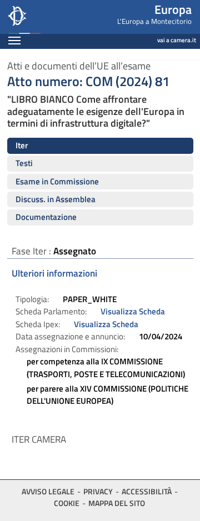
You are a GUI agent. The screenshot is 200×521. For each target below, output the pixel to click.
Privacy (98, 491)
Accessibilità (147, 491)
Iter (22, 145)
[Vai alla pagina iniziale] (50, 17)
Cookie (66, 503)
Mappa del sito (116, 503)
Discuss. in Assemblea (56, 199)
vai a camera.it (176, 40)
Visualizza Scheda (133, 311)
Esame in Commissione (57, 181)
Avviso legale (48, 491)
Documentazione (46, 217)
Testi (24, 163)
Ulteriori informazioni (54, 273)
